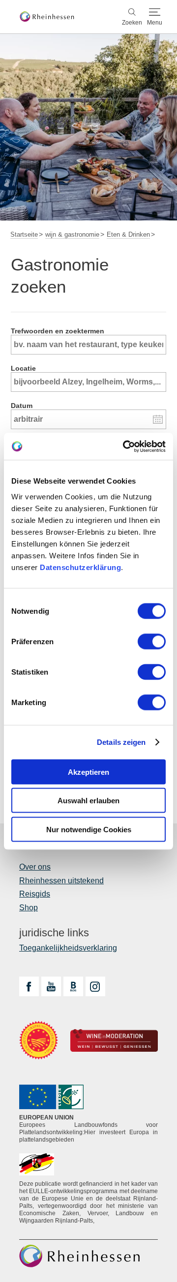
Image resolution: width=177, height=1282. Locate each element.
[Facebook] (29, 986)
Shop (28, 907)
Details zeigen (121, 742)
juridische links (54, 933)
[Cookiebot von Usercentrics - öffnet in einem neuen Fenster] (125, 446)
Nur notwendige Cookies (88, 829)
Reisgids (34, 894)
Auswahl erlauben (88, 800)
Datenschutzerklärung (80, 567)
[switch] (152, 641)
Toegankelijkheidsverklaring (68, 948)
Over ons (35, 867)
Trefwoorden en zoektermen (57, 331)
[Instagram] (95, 986)
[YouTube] (51, 986)
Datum (21, 405)
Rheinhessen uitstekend (61, 880)
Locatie (23, 368)
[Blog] (73, 986)
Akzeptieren (88, 771)
